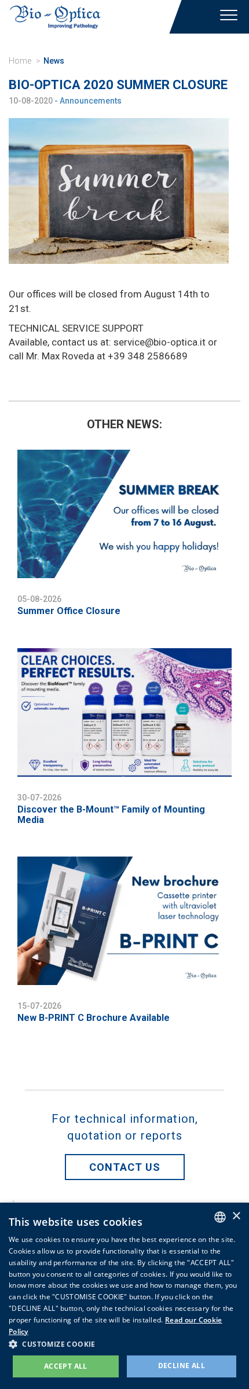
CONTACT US (124, 1167)
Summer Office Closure (68, 610)
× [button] (236, 1216)
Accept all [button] (65, 1366)
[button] (124, 1343)
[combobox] (220, 1217)
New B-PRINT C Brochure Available (93, 1017)
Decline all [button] (181, 1365)
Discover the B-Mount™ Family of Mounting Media (111, 814)
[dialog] (124, 1296)
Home (20, 60)
